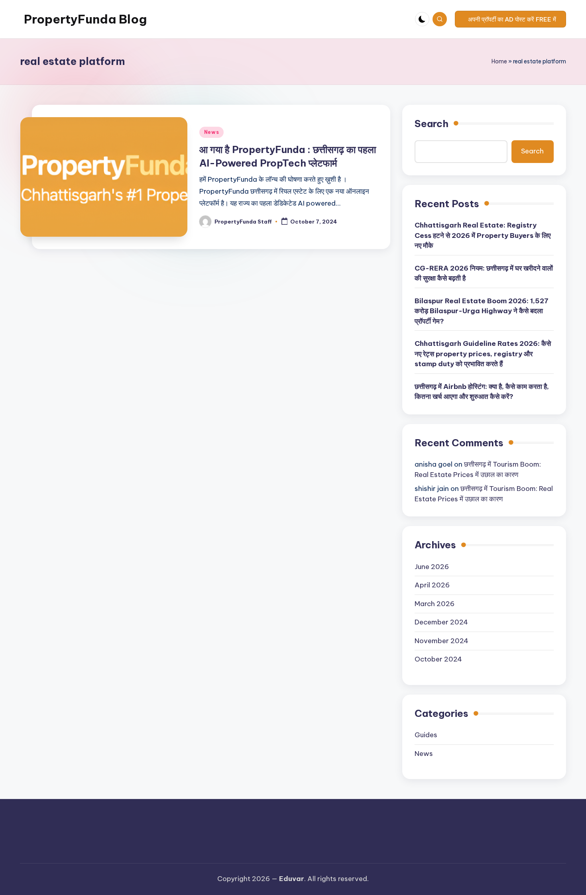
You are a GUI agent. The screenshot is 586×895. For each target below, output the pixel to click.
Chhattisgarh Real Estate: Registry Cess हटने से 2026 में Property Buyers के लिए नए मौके (483, 235)
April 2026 (432, 585)
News (211, 132)
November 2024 (441, 640)
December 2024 (441, 622)
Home (499, 61)
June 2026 (432, 566)
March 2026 (434, 603)
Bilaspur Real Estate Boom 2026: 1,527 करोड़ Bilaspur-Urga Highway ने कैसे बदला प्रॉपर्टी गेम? (482, 311)
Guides (426, 734)
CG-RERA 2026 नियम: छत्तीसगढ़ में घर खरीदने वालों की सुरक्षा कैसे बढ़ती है (484, 273)
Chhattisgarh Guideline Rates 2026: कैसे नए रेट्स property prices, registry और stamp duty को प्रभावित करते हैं (483, 353)
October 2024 (438, 659)
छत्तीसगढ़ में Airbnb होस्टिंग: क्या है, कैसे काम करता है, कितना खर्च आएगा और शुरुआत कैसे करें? (482, 391)
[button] (510, 19)
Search (431, 124)
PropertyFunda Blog (85, 19)
